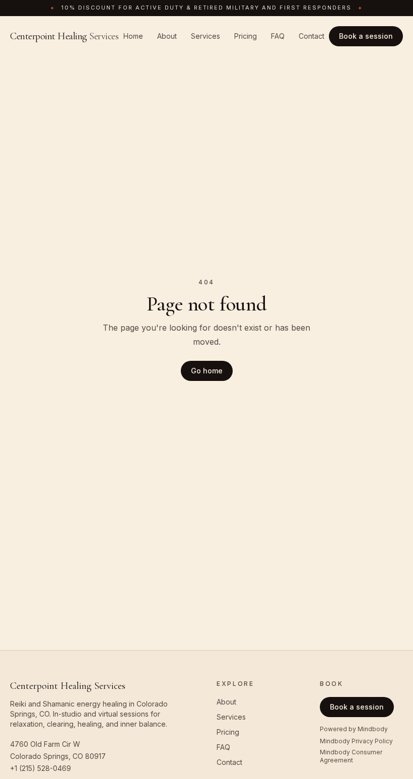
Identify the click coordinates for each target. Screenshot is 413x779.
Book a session (366, 36)
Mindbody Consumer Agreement (351, 756)
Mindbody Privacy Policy (356, 741)
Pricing (245, 36)
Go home (207, 370)
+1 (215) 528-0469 (40, 768)
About (167, 36)
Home (133, 36)
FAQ (278, 36)
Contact (311, 36)
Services (205, 36)
